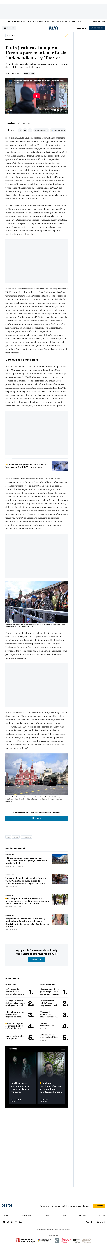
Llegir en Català (29, 73)
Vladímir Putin (26, 837)
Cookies (67, 1229)
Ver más (62, 1049)
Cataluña (10, 21)
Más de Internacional (15, 848)
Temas (64, 1215)
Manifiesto (6, 1215)
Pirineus (78, 21)
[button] (104, 2)
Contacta (101, 1215)
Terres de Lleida (70, 21)
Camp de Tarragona (58, 21)
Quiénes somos (27, 1215)
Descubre (13, 1049)
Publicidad (82, 1215)
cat (99, 21)
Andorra (17, 21)
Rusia (8, 837)
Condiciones (59, 1229)
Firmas (47, 1215)
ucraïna (15, 837)
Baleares (23, 21)
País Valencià (31, 21)
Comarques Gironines (43, 21)
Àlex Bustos (12, 123)
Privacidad (50, 1229)
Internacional (11, 35)
